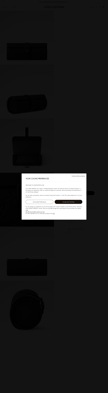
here (54, 213)
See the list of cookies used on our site (35, 211)
